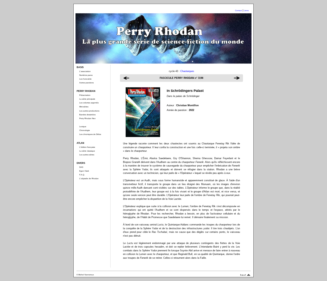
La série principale (87, 99)
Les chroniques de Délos (90, 134)
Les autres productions (89, 111)
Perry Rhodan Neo (87, 118)
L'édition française (87, 147)
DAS (81, 167)
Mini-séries (83, 107)
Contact (238, 10)
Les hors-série (85, 79)
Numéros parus (86, 75)
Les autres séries (86, 155)
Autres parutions (86, 83)
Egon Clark (84, 171)
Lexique (82, 126)
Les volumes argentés (89, 103)
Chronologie (84, 130)
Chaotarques (187, 71)
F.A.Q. (82, 175)
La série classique (87, 151)
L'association (85, 71)
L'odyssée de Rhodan (89, 178)
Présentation (84, 95)
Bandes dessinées (87, 115)
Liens (246, 10)
